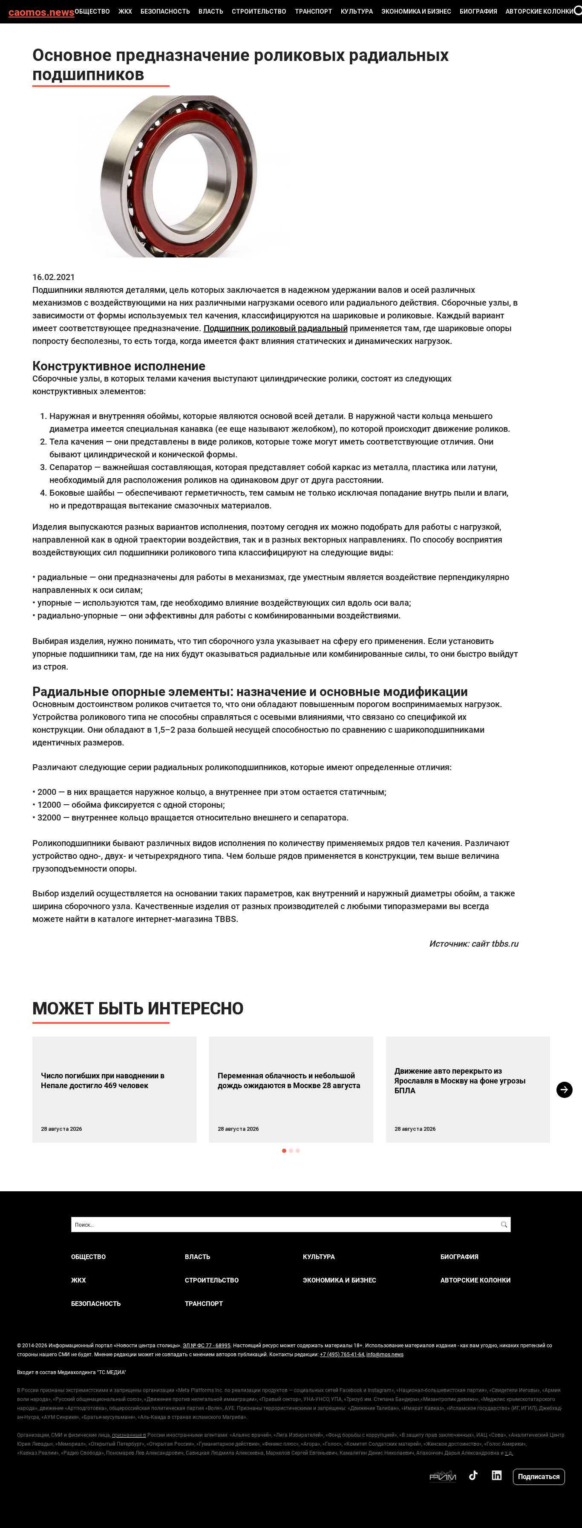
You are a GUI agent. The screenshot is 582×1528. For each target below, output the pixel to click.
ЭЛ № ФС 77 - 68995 (206, 1345)
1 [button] (284, 1151)
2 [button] (291, 1151)
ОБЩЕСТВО (92, 11)
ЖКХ (125, 11)
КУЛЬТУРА (357, 11)
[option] (114, 1090)
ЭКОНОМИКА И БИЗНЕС (416, 11)
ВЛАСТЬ (211, 11)
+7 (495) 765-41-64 (342, 1354)
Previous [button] (17, 1090)
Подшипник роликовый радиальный (276, 327)
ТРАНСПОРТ (313, 11)
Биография (478, 11)
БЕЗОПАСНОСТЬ (165, 11)
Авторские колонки (539, 11)
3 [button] (298, 1151)
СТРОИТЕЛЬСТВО (259, 11)
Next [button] (564, 1090)
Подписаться (539, 1476)
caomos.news (42, 11)
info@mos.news (384, 1354)
